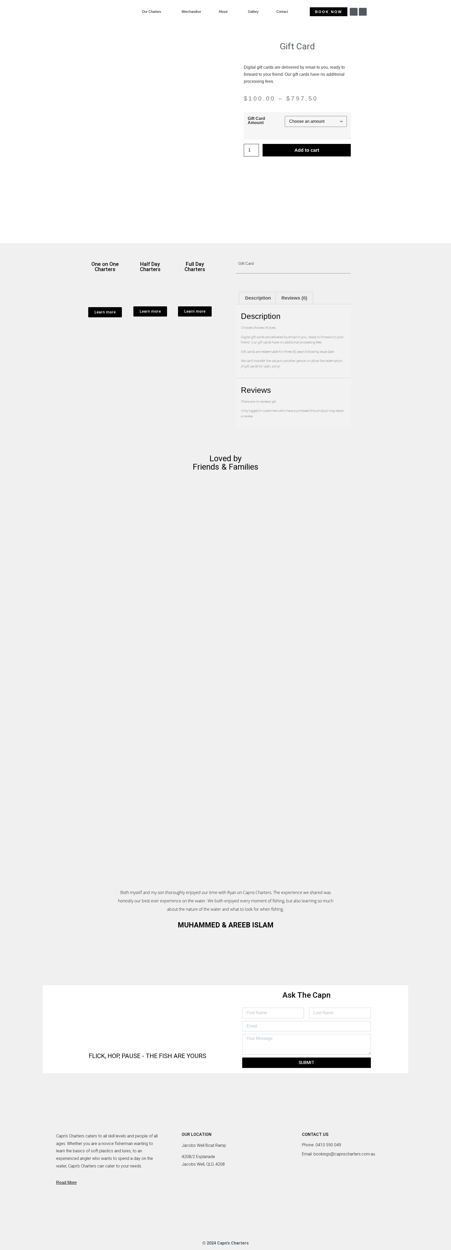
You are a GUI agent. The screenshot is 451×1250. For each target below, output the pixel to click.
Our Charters (151, 12)
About (223, 12)
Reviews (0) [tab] (294, 298)
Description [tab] (258, 298)
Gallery (253, 12)
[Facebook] (215, 1226)
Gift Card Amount (256, 120)
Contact (282, 12)
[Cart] (383, 12)
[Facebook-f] (363, 12)
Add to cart (306, 150)
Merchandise (191, 12)
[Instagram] (354, 12)
